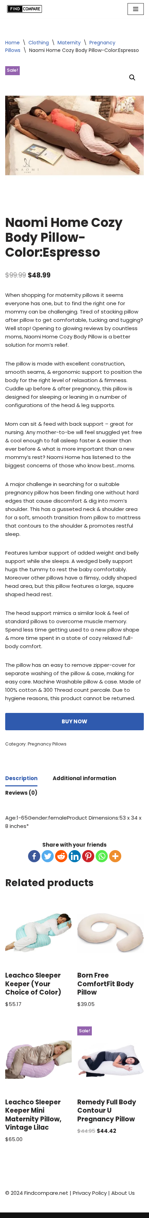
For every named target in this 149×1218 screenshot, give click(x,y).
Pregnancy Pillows (47, 744)
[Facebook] (34, 856)
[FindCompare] (26, 9)
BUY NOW (74, 721)
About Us (123, 1193)
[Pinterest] (88, 856)
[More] (115, 856)
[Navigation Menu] (136, 9)
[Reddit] (61, 856)
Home (12, 42)
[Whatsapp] (102, 856)
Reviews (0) (21, 792)
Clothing (38, 42)
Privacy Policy (90, 1193)
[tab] (21, 779)
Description (21, 778)
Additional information (84, 778)
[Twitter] (48, 856)
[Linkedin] (75, 856)
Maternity (69, 42)
